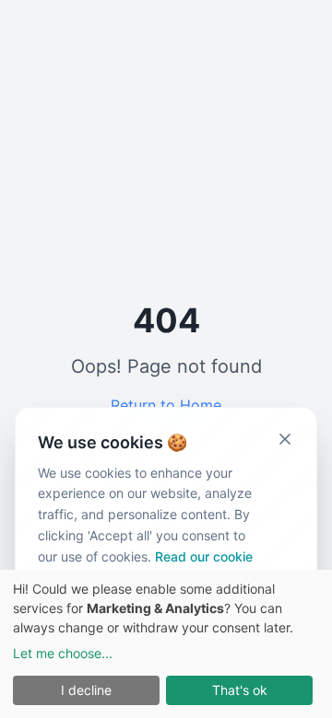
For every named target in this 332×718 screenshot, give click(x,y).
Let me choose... (63, 653)
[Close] (285, 439)
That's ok (239, 690)
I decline (86, 690)
